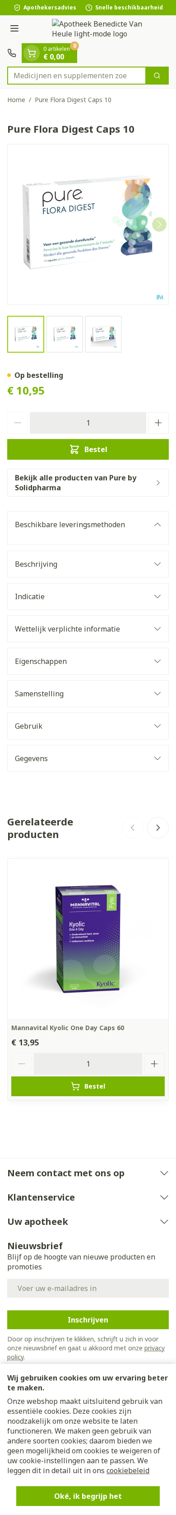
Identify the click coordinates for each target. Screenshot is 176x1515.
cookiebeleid (128, 1470)
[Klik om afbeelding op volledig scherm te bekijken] (88, 224)
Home (16, 99)
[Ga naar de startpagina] (97, 29)
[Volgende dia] (158, 827)
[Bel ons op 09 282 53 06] (11, 53)
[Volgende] (159, 224)
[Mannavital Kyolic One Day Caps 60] (88, 939)
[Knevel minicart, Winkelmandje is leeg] (31, 53)
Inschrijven (88, 1320)
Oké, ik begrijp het (88, 1496)
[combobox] (76, 76)
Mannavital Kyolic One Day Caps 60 (67, 1027)
